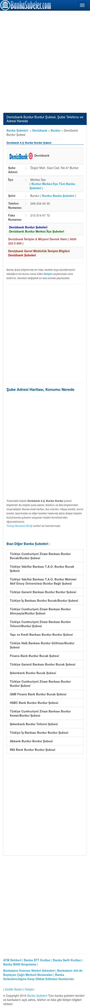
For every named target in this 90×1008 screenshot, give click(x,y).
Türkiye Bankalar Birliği (19, 525)
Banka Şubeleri (17, 130)
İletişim (29, 989)
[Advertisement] (45, 63)
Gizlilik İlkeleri (14, 989)
